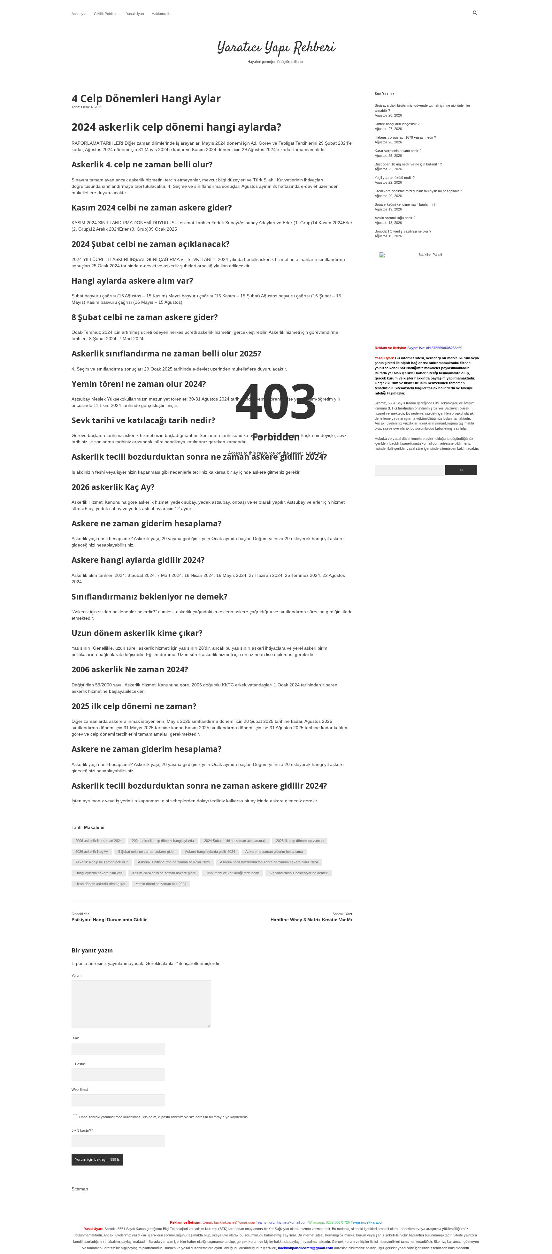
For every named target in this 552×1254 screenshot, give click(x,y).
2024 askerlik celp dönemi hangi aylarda (163, 841)
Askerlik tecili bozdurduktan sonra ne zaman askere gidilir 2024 (269, 862)
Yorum (76, 975)
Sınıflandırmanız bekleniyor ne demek (298, 873)
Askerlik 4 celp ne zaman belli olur (101, 862)
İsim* (75, 1038)
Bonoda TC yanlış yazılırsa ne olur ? (403, 231)
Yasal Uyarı (135, 14)
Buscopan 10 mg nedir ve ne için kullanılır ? (408, 164)
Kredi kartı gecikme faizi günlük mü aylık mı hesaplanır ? (418, 191)
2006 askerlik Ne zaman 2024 (98, 841)
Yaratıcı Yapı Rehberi (276, 48)
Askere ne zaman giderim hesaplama (274, 851)
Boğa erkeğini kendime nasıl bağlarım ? (405, 204)
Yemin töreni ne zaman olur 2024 (161, 884)
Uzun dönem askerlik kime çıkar (100, 884)
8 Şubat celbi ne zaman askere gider (146, 851)
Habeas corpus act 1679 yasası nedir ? (405, 137)
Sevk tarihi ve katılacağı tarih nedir (232, 873)
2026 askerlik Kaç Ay (91, 851)
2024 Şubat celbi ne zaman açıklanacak (235, 841)
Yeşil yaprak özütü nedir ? (395, 178)
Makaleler (94, 827)
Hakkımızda (161, 14)
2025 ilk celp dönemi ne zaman (300, 841)
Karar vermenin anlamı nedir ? (398, 151)
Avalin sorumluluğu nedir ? (395, 218)
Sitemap (80, 1188)
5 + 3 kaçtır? (82, 1130)
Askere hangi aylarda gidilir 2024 (210, 851)
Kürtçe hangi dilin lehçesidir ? (397, 124)
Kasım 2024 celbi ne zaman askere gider (163, 873)
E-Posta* (78, 1064)
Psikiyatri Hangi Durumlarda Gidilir (109, 919)
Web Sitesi (80, 1089)
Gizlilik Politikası (106, 14)
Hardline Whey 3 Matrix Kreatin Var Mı (311, 919)
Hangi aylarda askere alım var (98, 873)
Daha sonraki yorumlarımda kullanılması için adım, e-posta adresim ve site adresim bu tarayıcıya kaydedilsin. (164, 1117)
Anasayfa (79, 14)
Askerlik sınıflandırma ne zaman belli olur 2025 (174, 862)
